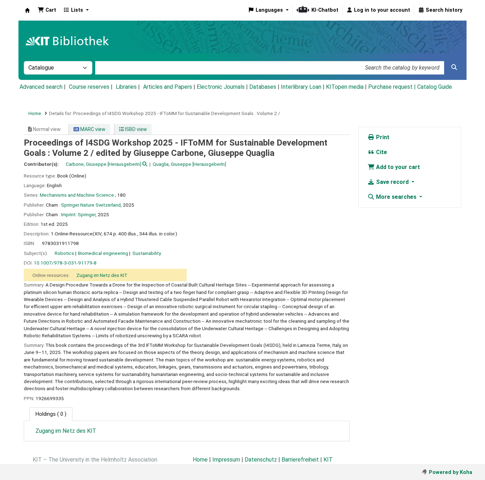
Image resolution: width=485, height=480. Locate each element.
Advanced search (41, 86)
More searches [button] (396, 196)
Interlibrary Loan (301, 86)
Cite (381, 152)
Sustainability (146, 253)
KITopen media (345, 86)
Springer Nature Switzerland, (91, 205)
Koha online (27, 10)
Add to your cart (397, 167)
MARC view (92, 129)
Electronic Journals (221, 86)
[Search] (454, 67)
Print (382, 137)
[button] (47, 10)
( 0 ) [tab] (51, 414)
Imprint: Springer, (79, 214)
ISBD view (135, 129)
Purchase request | (392, 86)
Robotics (64, 253)
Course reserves (89, 86)
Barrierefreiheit (300, 459)
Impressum (226, 459)
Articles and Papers (167, 86)
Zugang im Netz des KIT (101, 275)
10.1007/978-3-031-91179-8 (65, 263)
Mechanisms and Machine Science (77, 195)
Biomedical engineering (103, 253)
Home (34, 113)
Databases (262, 86)
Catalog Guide (434, 86)
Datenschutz (261, 459)
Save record (392, 182)
